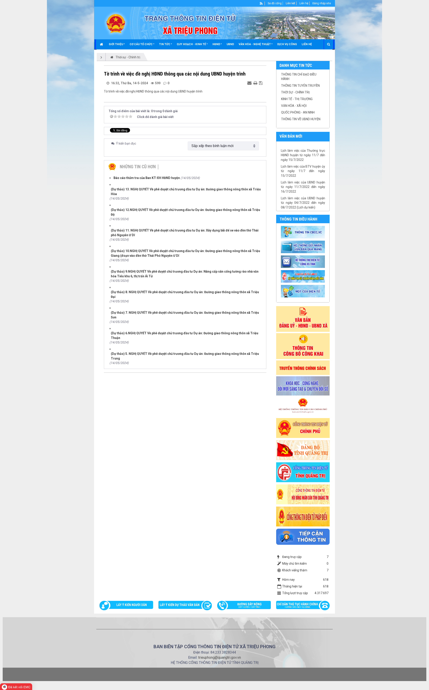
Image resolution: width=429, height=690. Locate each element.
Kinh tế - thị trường (297, 99)
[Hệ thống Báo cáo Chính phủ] (303, 406)
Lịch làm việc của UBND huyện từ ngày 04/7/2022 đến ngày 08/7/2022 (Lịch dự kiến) (303, 191)
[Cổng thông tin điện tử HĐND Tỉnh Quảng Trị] (303, 494)
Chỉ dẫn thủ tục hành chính (297, 605)
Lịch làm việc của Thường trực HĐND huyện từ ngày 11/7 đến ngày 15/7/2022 (303, 144)
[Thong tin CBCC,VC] (303, 232)
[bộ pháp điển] (303, 516)
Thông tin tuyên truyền (300, 85)
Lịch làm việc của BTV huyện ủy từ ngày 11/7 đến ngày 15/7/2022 (303, 160)
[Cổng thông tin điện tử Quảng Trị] (303, 472)
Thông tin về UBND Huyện (300, 119)
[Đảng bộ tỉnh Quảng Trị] (303, 450)
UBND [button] (230, 44)
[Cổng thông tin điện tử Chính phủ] (303, 427)
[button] (117, 44)
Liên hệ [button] (307, 44)
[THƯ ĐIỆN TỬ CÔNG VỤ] (303, 261)
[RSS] (261, 3)
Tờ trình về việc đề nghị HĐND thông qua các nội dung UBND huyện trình (153, 91)
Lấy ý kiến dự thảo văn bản (180, 605)
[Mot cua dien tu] (303, 291)
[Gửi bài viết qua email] (250, 83)
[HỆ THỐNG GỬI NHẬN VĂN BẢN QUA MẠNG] (303, 246)
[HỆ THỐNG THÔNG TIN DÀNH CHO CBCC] (303, 276)
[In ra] (255, 83)
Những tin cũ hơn (138, 166)
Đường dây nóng (249, 605)
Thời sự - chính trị (295, 92)
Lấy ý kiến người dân (131, 605)
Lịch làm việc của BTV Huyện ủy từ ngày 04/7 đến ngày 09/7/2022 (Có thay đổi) (303, 207)
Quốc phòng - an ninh (298, 112)
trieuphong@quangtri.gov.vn (219, 657)
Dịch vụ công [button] (287, 44)
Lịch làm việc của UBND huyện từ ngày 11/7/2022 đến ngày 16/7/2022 (303, 176)
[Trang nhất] (102, 44)
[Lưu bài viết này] (261, 83)
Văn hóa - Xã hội (294, 105)
